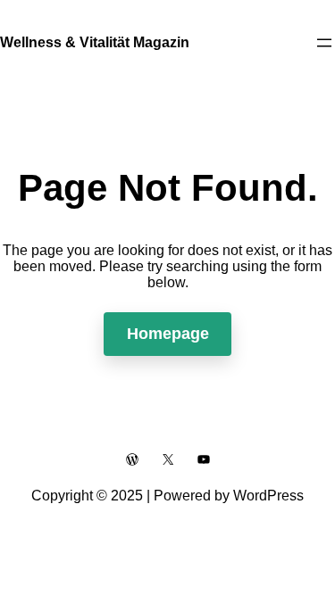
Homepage (168, 334)
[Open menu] (324, 43)
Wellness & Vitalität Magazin (94, 42)
